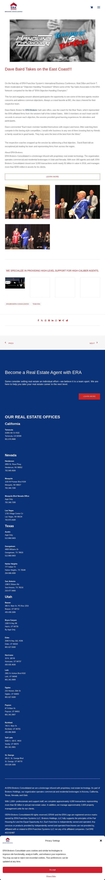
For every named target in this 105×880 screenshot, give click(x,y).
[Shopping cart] (90, 7)
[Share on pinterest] (49, 320)
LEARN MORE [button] (52, 177)
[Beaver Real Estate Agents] (52, 607)
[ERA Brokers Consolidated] (13, 7)
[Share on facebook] (38, 320)
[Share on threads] (45, 320)
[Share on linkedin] (52, 320)
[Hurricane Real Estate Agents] (52, 690)
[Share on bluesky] (59, 320)
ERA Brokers (31, 110)
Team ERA (36, 304)
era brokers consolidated (17, 304)
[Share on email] (66, 320)
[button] (101, 840)
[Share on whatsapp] (56, 320)
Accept (52, 870)
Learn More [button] (89, 396)
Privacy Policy (51, 876)
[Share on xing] (63, 320)
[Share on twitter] (41, 320)
